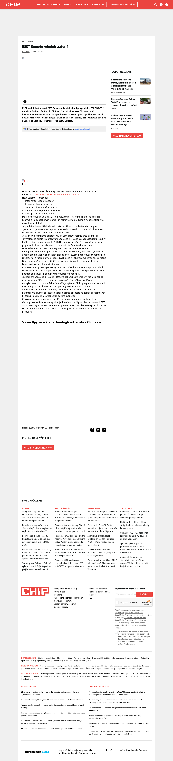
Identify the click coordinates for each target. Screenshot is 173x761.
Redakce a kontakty (98, 589)
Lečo (82, 668)
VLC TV (129, 676)
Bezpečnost (68, 4)
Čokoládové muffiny (82, 666)
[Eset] (64, 181)
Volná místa (59, 592)
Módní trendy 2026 (60, 661)
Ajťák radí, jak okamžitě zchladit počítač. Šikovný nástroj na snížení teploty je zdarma (135, 514)
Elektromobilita (84, 4)
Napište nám (53, 428)
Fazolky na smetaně (64, 666)
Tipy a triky (99, 4)
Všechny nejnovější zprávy (38, 448)
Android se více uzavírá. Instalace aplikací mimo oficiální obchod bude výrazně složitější (122, 120)
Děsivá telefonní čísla (46, 658)
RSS (90, 598)
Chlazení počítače (47, 674)
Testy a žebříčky (63, 508)
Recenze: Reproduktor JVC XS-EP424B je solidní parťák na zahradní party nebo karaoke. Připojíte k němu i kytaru (53, 722)
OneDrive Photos (118, 674)
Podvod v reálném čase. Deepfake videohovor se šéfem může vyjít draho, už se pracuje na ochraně (53, 714)
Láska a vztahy (133, 658)
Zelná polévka (43, 668)
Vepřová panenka (47, 666)
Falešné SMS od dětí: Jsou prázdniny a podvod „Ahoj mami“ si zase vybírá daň (102, 552)
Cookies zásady (61, 607)
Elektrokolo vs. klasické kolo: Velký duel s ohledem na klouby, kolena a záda (134, 525)
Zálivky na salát (145, 666)
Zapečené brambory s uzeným (129, 668)
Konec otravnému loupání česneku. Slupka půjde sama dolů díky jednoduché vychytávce (115, 716)
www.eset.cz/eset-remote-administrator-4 (57, 194)
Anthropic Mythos (48, 676)
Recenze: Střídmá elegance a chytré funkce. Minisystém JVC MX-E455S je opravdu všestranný (70, 563)
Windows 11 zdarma (31, 676)
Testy (49, 4)
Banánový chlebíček (100, 666)
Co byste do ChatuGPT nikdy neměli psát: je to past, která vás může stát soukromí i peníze (102, 528)
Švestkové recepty (93, 668)
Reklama (58, 595)
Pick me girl (97, 658)
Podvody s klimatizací (142, 676)
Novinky (41, 4)
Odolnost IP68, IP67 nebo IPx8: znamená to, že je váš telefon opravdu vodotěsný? (134, 536)
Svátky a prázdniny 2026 (41, 661)
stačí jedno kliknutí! (82, 129)
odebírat (144, 594)
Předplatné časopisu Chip (65, 589)
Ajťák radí (25, 661)
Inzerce (92, 595)
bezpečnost (94, 508)
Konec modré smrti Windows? (139, 674)
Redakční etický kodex (99, 592)
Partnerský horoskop (82, 658)
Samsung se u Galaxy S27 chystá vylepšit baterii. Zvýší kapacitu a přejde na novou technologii (36, 566)
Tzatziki (54, 668)
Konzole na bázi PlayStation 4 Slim (86, 676)
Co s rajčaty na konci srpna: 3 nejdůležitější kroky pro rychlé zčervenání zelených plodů (117, 709)
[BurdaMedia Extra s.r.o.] (35, 591)
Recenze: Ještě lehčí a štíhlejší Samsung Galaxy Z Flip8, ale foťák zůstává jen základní (70, 552)
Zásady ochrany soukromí (65, 604)
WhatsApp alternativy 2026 (80, 661)
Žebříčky (57, 4)
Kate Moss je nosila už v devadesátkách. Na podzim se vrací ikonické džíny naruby (119, 724)
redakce (26, 51)
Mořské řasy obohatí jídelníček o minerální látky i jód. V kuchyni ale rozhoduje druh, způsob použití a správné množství (116, 701)
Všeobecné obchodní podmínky (68, 598)
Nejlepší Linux (28, 679)
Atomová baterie (63, 676)
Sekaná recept (65, 668)
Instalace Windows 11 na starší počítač (94, 674)
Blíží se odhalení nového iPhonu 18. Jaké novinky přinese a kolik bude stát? (51, 729)
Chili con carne (116, 666)
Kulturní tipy (145, 658)
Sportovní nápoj (130, 666)
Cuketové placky (29, 668)
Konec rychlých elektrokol (66, 674)
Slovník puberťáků (64, 658)
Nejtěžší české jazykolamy (114, 658)
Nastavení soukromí (63, 601)
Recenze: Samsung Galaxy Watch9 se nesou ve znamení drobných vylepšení (124, 102)
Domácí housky (109, 668)
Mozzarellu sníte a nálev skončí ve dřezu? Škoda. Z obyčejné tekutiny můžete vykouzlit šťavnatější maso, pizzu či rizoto (117, 693)
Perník (75, 668)
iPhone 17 (120, 676)
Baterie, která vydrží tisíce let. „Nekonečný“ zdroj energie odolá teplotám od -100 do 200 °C (37, 528)
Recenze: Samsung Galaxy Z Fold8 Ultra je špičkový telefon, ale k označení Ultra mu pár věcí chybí (70, 528)
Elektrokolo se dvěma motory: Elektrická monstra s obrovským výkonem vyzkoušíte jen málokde (123, 84)
